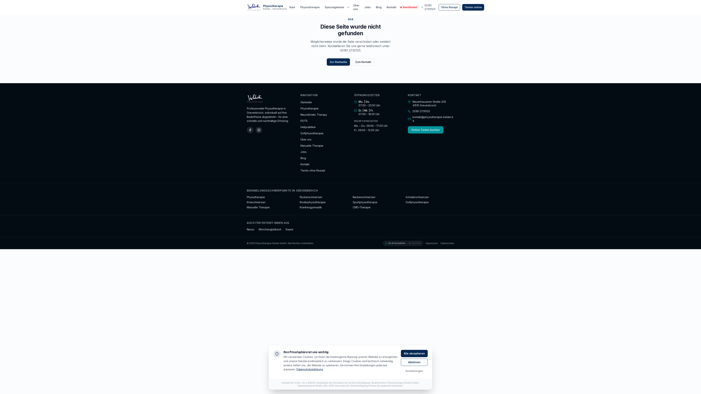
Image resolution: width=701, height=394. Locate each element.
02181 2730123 (429, 7)
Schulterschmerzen (417, 197)
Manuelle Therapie (311, 145)
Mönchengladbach (270, 229)
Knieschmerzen (256, 202)
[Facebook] (250, 130)
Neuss (250, 229)
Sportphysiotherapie (365, 202)
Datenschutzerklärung (309, 369)
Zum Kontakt (363, 61)
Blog (379, 7)
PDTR (303, 120)
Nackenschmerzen (364, 197)
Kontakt (391, 7)
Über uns (356, 7)
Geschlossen (410, 7)
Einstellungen (414, 370)
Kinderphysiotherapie (313, 202)
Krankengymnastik (311, 207)
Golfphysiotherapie (311, 133)
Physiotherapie (310, 7)
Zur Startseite (338, 61)
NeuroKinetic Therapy (313, 114)
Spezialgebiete (334, 7)
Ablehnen (414, 362)
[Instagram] (259, 130)
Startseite (306, 102)
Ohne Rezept (449, 7)
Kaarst (289, 229)
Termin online (473, 7)
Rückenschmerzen (311, 197)
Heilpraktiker (308, 127)
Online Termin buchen (425, 129)
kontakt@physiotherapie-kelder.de (433, 118)
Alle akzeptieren (414, 353)
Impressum (432, 243)
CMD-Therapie (362, 207)
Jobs (367, 7)
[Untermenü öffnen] (348, 7)
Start (292, 7)
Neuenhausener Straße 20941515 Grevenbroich (429, 103)
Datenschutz (447, 243)
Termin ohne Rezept (312, 170)
